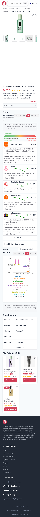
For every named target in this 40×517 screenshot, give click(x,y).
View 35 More (18, 238)
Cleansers (6, 11)
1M (20, 115)
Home (5, 8)
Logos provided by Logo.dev (12, 499)
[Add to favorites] (34, 16)
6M (28, 115)
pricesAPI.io (27, 510)
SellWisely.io (23, 514)
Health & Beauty (15, 8)
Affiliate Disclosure (11, 486)
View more (32, 101)
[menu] (36, 3)
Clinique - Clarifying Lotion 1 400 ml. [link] (24, 11)
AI (26, 3)
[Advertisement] (20, 64)
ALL (36, 115)
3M (24, 115)
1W (16, 115)
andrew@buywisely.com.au (12, 482)
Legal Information (11, 490)
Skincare (27, 8)
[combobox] (17, 3)
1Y (32, 115)
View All (18, 347)
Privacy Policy (9, 494)
